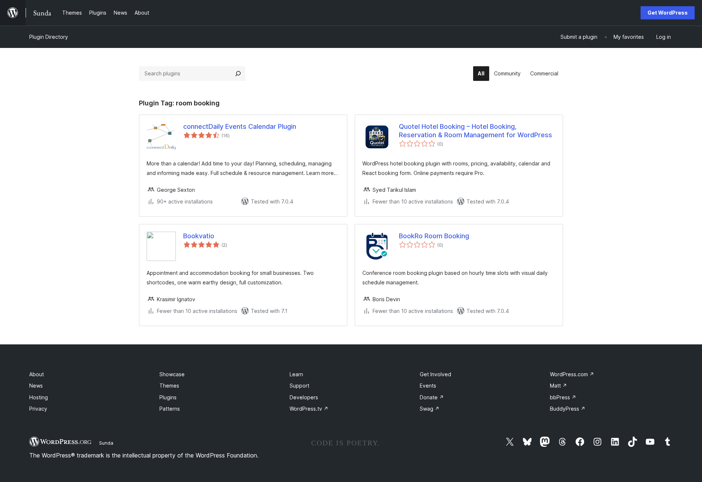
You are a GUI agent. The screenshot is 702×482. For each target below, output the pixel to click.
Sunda (106, 443)
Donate (432, 397)
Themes (169, 385)
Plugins (168, 397)
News (36, 385)
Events (428, 385)
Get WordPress (668, 13)
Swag (429, 409)
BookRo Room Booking (434, 236)
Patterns (169, 409)
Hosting (38, 397)
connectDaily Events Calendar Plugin (239, 126)
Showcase (172, 374)
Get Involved (435, 374)
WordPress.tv (309, 409)
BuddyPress (567, 409)
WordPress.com (572, 374)
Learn (296, 374)
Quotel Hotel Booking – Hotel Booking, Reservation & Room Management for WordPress (475, 131)
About (36, 374)
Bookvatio (198, 236)
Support (299, 385)
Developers (304, 397)
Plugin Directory (48, 37)
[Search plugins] (238, 73)
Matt (558, 385)
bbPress (563, 397)
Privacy (38, 409)
